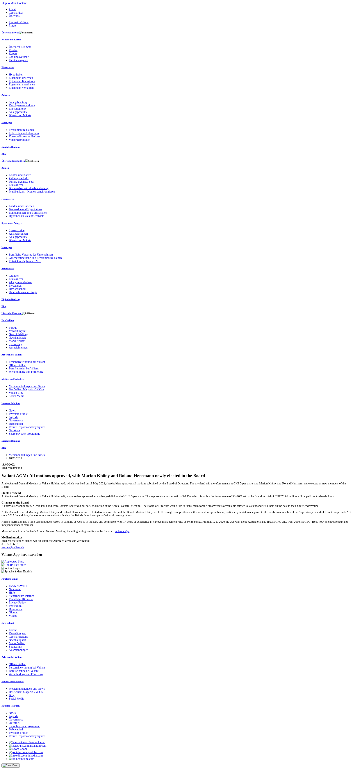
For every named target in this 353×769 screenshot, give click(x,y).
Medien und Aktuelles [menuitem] (12, 379)
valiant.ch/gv (122, 531)
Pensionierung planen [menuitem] (21, 129)
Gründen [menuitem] (14, 275)
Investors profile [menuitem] (18, 413)
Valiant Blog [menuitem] (16, 392)
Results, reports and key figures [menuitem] (27, 427)
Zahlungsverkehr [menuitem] (18, 56)
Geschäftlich (16, 12)
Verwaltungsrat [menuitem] (17, 331)
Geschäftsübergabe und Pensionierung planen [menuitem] (35, 257)
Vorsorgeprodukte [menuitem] (19, 139)
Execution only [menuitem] (17, 108)
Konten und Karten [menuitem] (11, 39)
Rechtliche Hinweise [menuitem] (21, 599)
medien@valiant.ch (12, 547)
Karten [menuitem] (13, 53)
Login (12, 25)
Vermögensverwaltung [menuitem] (22, 105)
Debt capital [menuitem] (16, 423)
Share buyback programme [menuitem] (24, 433)
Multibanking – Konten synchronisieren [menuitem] (32, 191)
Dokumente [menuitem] (15, 609)
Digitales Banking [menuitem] (10, 146)
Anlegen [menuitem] (5, 95)
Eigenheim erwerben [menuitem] (21, 77)
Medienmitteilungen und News (27, 455)
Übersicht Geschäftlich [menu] (13, 160)
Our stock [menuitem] (14, 430)
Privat (12, 9)
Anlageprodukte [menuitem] (18, 112)
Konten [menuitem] (13, 50)
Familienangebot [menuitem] (18, 60)
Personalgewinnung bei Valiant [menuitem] (27, 361)
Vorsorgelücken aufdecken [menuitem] (24, 136)
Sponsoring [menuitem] (15, 344)
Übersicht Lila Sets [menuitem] (20, 46)
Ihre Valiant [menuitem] (7, 320)
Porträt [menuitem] (13, 327)
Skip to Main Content (13, 3)
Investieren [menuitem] (15, 285)
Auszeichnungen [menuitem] (18, 347)
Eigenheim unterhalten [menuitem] (22, 84)
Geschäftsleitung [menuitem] (18, 334)
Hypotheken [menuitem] (16, 74)
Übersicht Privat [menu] (10, 32)
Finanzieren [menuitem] (7, 67)
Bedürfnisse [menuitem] (7, 268)
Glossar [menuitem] (13, 612)
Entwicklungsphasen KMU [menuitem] (25, 261)
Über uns (14, 15)
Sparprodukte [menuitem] (16, 230)
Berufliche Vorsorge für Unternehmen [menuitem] (31, 254)
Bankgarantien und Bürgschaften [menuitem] (28, 212)
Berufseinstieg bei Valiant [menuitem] (23, 368)
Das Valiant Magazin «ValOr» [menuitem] (26, 389)
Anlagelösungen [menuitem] (18, 233)
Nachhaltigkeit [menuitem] (17, 337)
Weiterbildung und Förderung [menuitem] (26, 371)
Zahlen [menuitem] (5, 167)
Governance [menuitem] (16, 420)
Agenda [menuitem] (13, 417)
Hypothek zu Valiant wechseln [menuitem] (26, 216)
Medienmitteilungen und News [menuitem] (27, 386)
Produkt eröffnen (18, 22)
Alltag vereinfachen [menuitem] (20, 282)
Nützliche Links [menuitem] (9, 578)
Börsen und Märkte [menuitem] (20, 115)
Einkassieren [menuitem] (16, 184)
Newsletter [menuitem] (15, 589)
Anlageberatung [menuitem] (18, 102)
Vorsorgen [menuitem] (6, 122)
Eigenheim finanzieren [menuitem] (22, 81)
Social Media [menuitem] (16, 396)
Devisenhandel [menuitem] (17, 288)
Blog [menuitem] (3, 153)
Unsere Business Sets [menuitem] (21, 181)
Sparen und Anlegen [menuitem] (11, 223)
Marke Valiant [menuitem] (17, 340)
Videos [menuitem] (13, 615)
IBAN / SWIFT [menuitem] (18, 585)
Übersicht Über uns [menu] (11, 313)
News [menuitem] (12, 410)
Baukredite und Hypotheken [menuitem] (25, 209)
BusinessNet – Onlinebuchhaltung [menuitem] (29, 188)
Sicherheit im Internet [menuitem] (21, 595)
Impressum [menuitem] (15, 605)
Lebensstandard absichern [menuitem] (24, 133)
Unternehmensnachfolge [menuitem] (23, 292)
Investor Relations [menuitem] (10, 403)
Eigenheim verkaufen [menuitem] (21, 87)
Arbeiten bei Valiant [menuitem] (11, 354)
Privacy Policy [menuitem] (17, 602)
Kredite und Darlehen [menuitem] (21, 206)
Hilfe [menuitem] (12, 592)
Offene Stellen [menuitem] (17, 365)
